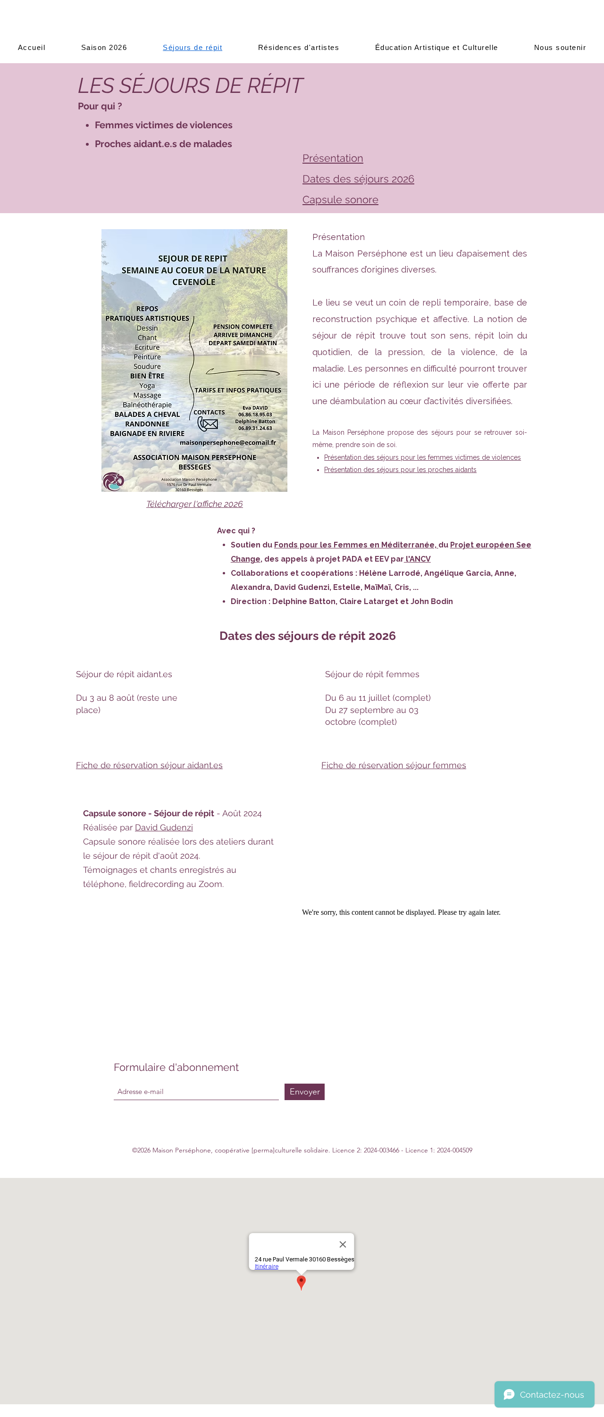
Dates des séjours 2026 (358, 179)
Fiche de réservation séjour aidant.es (149, 765)
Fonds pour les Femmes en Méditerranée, (356, 544)
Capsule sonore (340, 199)
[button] (104, 47)
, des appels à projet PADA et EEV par (332, 559)
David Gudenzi (164, 827)
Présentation (332, 158)
